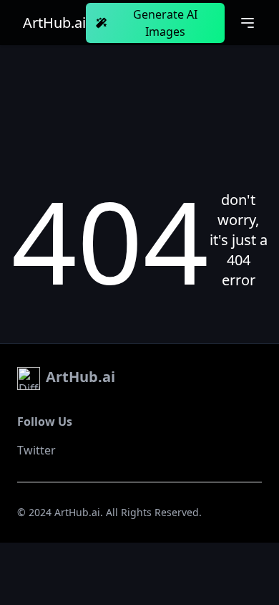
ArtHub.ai (54, 23)
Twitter (36, 450)
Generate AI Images (165, 22)
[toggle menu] (247, 23)
